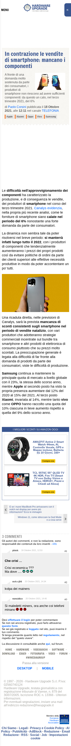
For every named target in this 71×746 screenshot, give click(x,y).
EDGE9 (22, 654)
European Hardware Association (53, 720)
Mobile (48, 668)
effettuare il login (19, 619)
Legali (23, 728)
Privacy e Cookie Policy (47, 728)
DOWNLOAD (8, 654)
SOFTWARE (58, 650)
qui (48, 643)
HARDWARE (22, 650)
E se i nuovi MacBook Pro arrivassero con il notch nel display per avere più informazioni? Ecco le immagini (31, 509)
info (54, 543)
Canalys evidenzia (48, 208)
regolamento (51, 635)
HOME (8, 650)
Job (44, 734)
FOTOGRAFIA (37, 654)
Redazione (51, 731)
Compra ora (48, 461)
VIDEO (51, 654)
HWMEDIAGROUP (35, 658)
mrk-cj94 (17, 581)
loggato (34, 628)
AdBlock (35, 731)
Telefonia (50, 110)
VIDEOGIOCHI (40, 650)
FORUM (63, 654)
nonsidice (17, 598)
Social (34, 734)
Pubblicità (19, 731)
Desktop (24, 668)
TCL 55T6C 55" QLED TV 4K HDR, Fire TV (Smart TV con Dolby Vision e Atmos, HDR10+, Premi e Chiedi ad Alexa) (48, 478)
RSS (24, 734)
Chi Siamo (9, 728)
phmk (15, 550)
